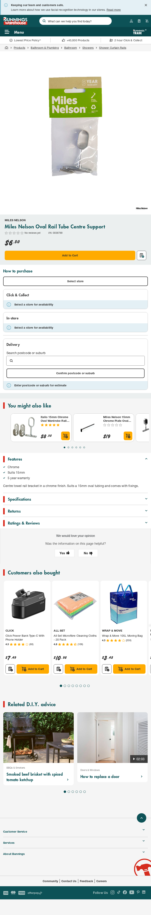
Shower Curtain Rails (112, 47)
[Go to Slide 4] (76, 447)
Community (50, 881)
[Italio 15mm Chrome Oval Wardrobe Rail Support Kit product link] (25, 428)
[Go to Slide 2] (68, 447)
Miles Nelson (15, 220)
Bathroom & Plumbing (45, 47)
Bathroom (70, 47)
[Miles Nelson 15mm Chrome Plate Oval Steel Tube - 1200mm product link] (87, 428)
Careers (101, 881)
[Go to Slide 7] (84, 686)
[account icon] (131, 21)
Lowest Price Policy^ (27, 40)
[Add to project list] (141, 255)
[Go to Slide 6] (84, 447)
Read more (114, 9)
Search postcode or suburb (25, 353)
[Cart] (147, 21)
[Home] (6, 47)
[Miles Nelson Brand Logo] (142, 209)
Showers (88, 47)
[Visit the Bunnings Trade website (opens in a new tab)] (139, 31)
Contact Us (68, 881)
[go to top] (141, 818)
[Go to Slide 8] (88, 686)
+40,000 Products (78, 40)
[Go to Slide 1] (64, 447)
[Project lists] (139, 21)
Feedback (86, 881)
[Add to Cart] (65, 436)
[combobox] (75, 21)
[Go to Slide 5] (80, 447)
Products (19, 47)
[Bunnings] (15, 23)
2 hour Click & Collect (128, 40)
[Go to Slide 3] (72, 447)
